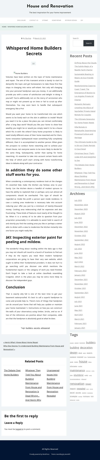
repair (88, 383)
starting (84, 393)
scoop (91, 389)
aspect (77, 343)
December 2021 (81, 279)
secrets (37, 328)
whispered (45, 328)
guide (71, 362)
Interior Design (71, 20)
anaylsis (72, 343)
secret (72, 393)
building (74, 347)
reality (86, 375)
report (73, 388)
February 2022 (81, 271)
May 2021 (78, 310)
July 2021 (78, 301)
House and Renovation (50, 6)
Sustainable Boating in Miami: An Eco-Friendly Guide (84, 77)
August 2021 (80, 297)
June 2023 (79, 222)
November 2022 (81, 231)
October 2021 (80, 288)
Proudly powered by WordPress (39, 454)
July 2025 (78, 200)
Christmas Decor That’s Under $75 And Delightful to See (85, 157)
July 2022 (78, 249)
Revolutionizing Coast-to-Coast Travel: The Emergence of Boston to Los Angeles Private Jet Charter (85, 93)
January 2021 (80, 328)
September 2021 (81, 293)
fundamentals (91, 357)
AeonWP (67, 454)
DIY (82, 20)
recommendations (75, 379)
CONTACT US (33, 20)
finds (85, 357)
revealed (81, 388)
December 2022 (81, 227)
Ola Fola (28, 38)
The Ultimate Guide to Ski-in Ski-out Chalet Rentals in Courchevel (86, 145)
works (77, 400)
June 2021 (79, 306)
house (83, 361)
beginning (82, 343)
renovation (77, 384)
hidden (76, 362)
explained (73, 357)
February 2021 (81, 323)
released (83, 379)
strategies (73, 396)
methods (88, 371)
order (92, 371)
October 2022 (80, 235)
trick (92, 396)
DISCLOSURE (21, 20)
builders (29, 328)
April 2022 (79, 262)
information (73, 366)
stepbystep (90, 393)
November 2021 (81, 284)
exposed (80, 357)
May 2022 (78, 257)
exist (84, 353)
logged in (19, 429)
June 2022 (79, 253)
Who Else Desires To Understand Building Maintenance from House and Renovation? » (33, 348)
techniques (86, 396)
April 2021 (79, 315)
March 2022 (79, 266)
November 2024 (81, 205)
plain (71, 375)
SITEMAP (45, 20)
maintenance (77, 370)
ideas (90, 362)
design (73, 352)
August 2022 (80, 244)
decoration (86, 347)
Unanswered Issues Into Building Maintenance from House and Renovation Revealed (55, 383)
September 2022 (81, 240)
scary (87, 389)
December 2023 (81, 209)
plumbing (78, 374)
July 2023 (78, 218)
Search (76, 38)
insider (80, 366)
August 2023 (80, 213)
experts (89, 353)
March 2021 (79, 319)
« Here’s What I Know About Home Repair (20, 342)
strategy (80, 396)
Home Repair (56, 20)
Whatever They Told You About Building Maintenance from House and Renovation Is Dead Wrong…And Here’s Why (85, 180)
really (90, 375)
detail (80, 353)
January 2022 (80, 275)
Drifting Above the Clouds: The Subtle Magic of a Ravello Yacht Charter (86, 66)
